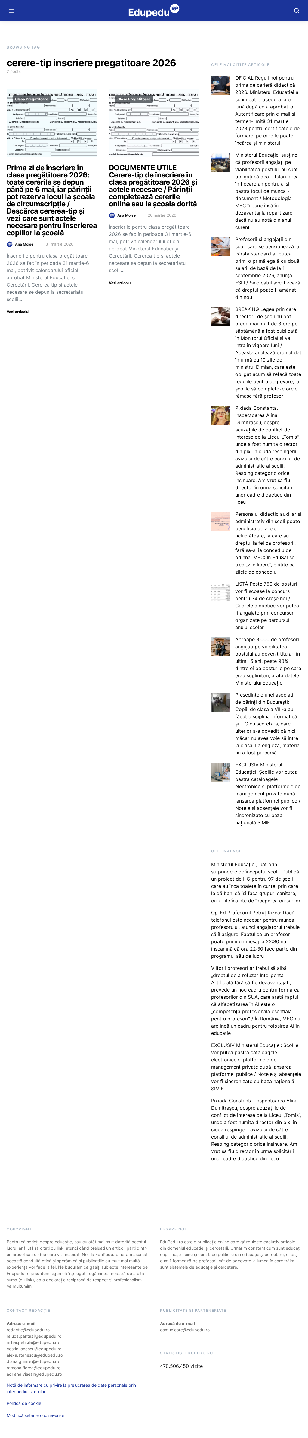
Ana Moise (24, 244)
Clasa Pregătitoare (31, 99)
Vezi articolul (18, 311)
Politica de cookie (24, 1403)
